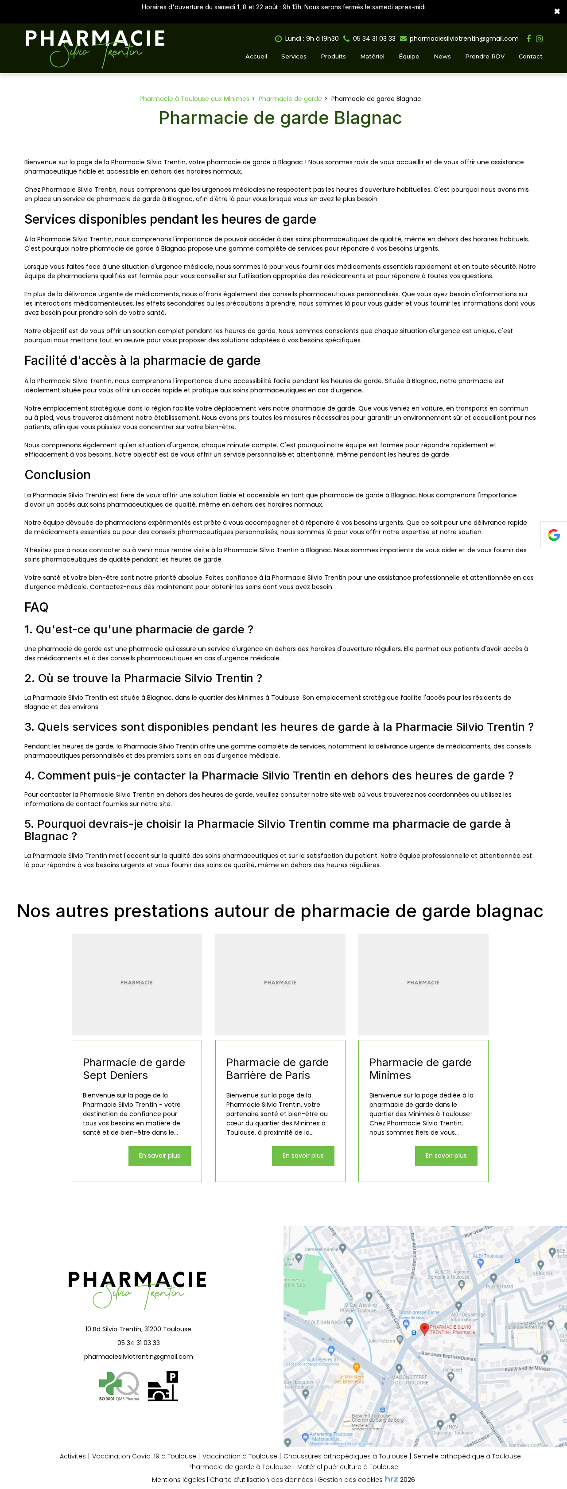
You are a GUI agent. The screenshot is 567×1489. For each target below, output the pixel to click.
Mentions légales (179, 1479)
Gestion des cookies (350, 1479)
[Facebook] (528, 39)
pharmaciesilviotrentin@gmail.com (463, 38)
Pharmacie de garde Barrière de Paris (277, 1069)
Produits (333, 56)
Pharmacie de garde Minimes (420, 1069)
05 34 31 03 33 (138, 1342)
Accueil (256, 56)
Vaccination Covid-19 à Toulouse (144, 1456)
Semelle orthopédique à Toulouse (467, 1456)
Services (294, 56)
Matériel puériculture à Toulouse (347, 1466)
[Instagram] (539, 39)
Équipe (409, 56)
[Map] (425, 1336)
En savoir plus (159, 1155)
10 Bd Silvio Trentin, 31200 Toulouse (138, 1329)
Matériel (372, 56)
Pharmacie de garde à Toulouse (239, 1466)
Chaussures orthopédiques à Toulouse (346, 1456)
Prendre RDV (485, 56)
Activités (73, 1456)
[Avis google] (553, 534)
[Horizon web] (391, 1479)
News (442, 56)
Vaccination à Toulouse (239, 1456)
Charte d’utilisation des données (261, 1479)
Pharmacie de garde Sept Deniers (134, 1069)
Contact (531, 56)
